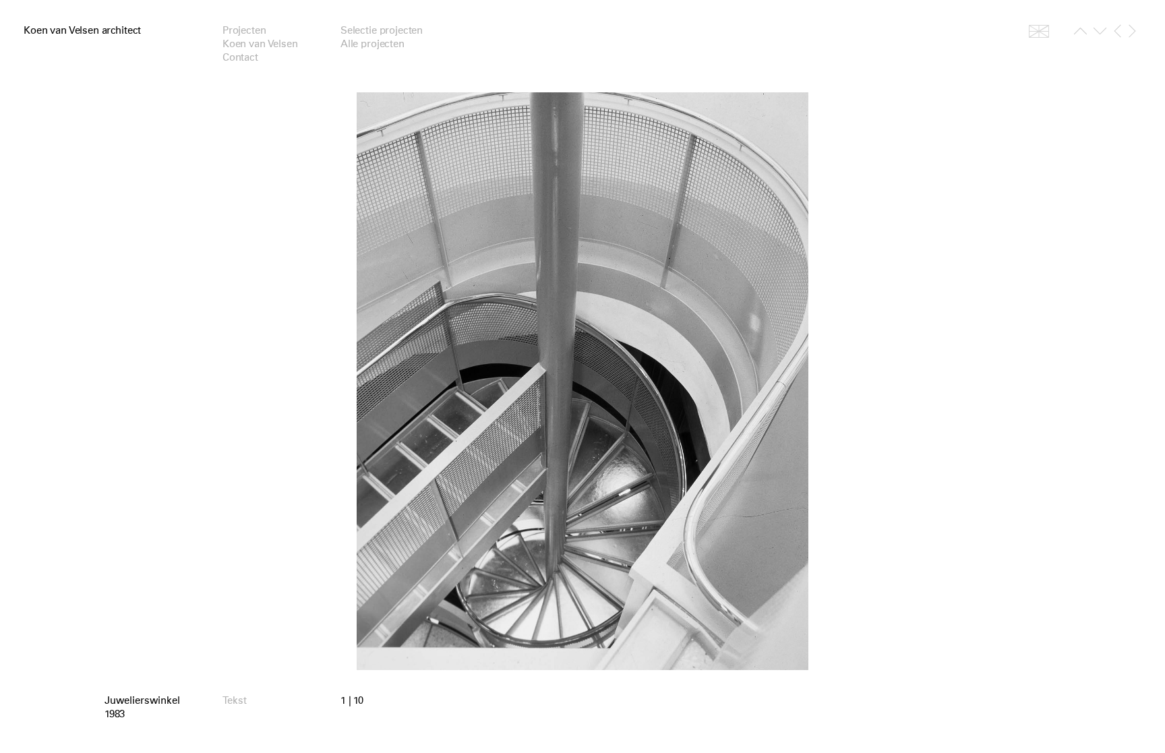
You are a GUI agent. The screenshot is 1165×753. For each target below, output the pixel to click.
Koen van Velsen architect (82, 30)
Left (1117, 31)
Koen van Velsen (260, 44)
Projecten (244, 30)
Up (1080, 33)
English (1039, 31)
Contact (240, 57)
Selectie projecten (381, 30)
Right (1132, 31)
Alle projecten (372, 44)
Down (1100, 33)
